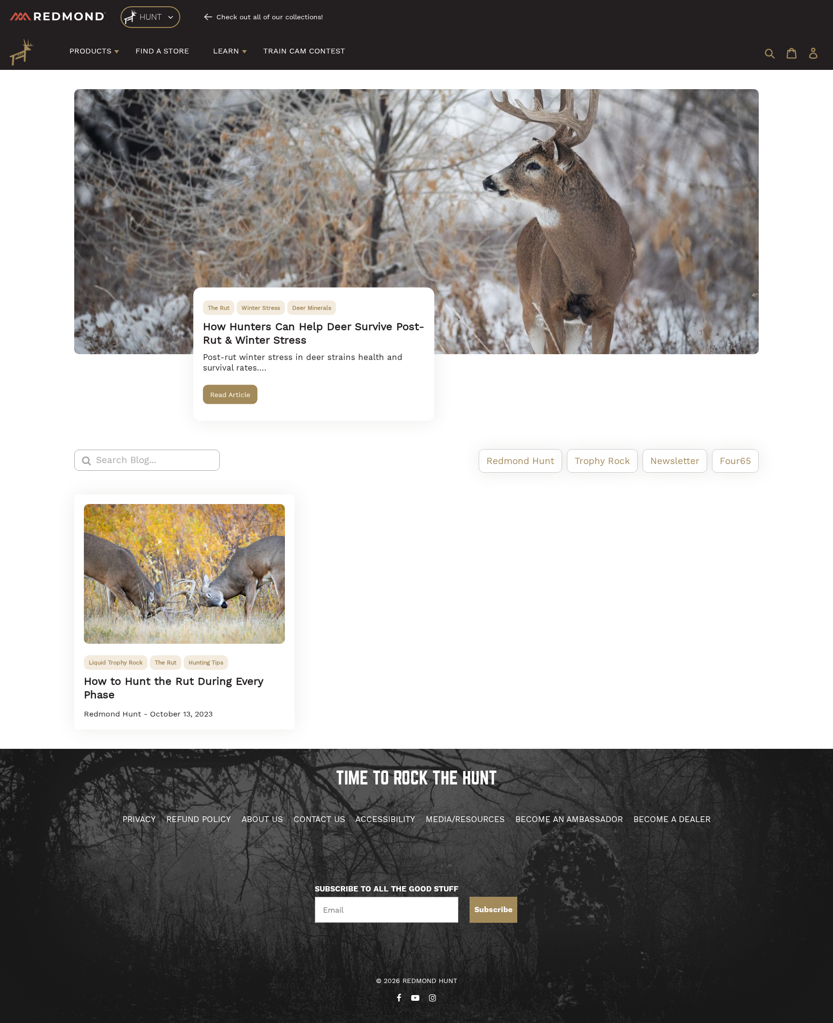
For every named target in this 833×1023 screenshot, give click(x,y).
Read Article (230, 395)
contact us (319, 819)
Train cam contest (304, 50)
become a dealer (672, 819)
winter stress (261, 308)
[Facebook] (399, 996)
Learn (226, 50)
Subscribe (493, 910)
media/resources (465, 819)
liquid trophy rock (116, 662)
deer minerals (311, 308)
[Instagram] (432, 996)
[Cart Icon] (791, 54)
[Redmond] (58, 17)
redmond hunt (520, 460)
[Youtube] (415, 996)
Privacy (139, 819)
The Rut (218, 308)
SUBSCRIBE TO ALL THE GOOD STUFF (386, 889)
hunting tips (205, 662)
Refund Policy (198, 819)
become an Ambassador (569, 819)
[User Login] (813, 54)
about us (262, 819)
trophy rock (602, 460)
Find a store (162, 50)
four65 (735, 460)
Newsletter (674, 460)
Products (90, 50)
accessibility (385, 819)
